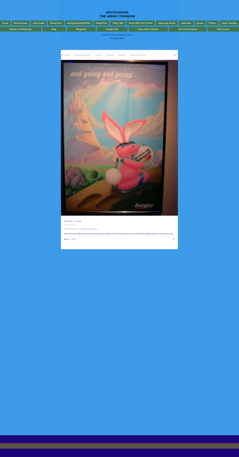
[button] (175, 55)
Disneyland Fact (82, 55)
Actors (98, 55)
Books (122, 55)
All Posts (65, 55)
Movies (110, 55)
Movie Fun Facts (138, 55)
